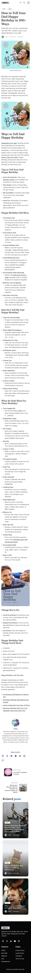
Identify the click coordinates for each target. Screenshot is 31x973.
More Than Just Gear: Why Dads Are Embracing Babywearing (14, 868)
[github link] (19, 941)
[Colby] (2, 37)
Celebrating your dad (8, 143)
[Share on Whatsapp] (15, 755)
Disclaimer (19, 956)
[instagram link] (15, 941)
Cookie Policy (20, 953)
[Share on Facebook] (7, 755)
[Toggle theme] (24, 2)
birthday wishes (8, 180)
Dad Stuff (4, 953)
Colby (6, 36)
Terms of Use (20, 959)
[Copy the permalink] (2, 760)
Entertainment (5, 961)
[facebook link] (7, 941)
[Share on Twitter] (2, 755)
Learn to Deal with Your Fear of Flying (16, 705)
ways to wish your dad (9, 157)
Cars (2, 959)
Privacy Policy (20, 950)
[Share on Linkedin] (20, 755)
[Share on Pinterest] (11, 755)
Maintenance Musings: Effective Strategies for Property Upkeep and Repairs (11, 789)
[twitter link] (3, 941)
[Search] (20, 2)
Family (3, 950)
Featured (4, 956)
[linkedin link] (11, 941)
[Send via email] (24, 755)
